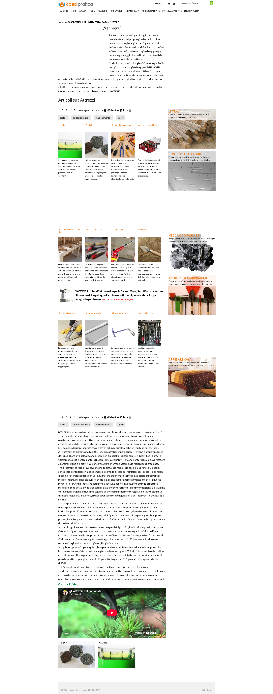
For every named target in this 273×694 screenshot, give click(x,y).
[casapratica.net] (75, 4)
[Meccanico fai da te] (192, 252)
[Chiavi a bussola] (150, 332)
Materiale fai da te (172, 11)
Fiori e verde (115, 11)
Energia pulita (191, 11)
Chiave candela (119, 313)
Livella (62, 125)
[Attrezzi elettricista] (124, 144)
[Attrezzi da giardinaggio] (192, 295)
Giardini (102, 11)
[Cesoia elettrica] (71, 332)
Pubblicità (206, 690)
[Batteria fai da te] (97, 249)
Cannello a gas (119, 229)
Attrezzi (114, 21)
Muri (73, 11)
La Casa (82, 11)
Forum (160, 3)
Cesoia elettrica (66, 313)
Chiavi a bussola (145, 313)
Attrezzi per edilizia (147, 125)
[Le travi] (192, 128)
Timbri (88, 125)
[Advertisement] (91, 18)
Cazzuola (142, 229)
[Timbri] (97, 144)
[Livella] (71, 144)
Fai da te (64, 11)
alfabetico (113, 110)
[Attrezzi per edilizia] (150, 144)
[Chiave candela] (124, 332)
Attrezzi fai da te (151, 11)
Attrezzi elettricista (121, 125)
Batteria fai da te (93, 229)
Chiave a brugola (93, 313)
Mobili (92, 11)
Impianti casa (132, 11)
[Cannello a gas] (124, 249)
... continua (113, 91)
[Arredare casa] (192, 376)
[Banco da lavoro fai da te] (71, 249)
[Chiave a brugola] (97, 332)
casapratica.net (77, 21)
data (125, 110)
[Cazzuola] (150, 249)
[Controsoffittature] (192, 171)
